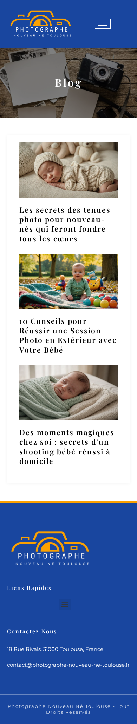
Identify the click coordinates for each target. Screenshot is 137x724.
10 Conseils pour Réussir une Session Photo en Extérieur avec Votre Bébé (68, 335)
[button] (65, 604)
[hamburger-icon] (103, 24)
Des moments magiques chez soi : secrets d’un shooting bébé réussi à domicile (67, 446)
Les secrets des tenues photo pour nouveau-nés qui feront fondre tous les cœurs (65, 224)
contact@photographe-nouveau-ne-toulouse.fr (68, 665)
